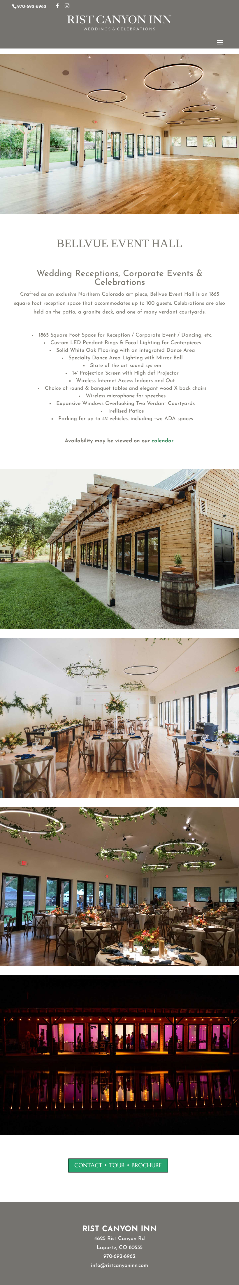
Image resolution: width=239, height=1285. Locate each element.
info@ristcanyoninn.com (119, 1265)
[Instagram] (67, 6)
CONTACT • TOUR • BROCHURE (118, 1165)
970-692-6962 (119, 1256)
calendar (162, 441)
